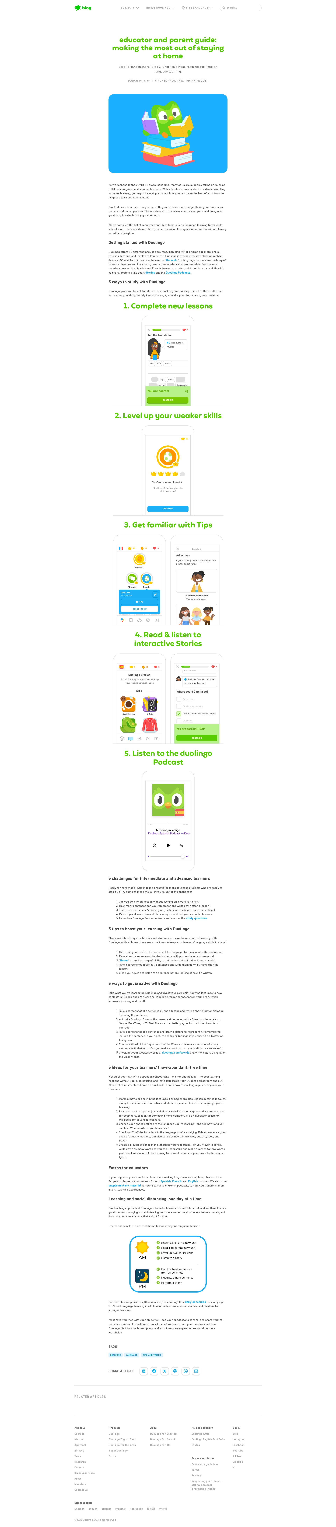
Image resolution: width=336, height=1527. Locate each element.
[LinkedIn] (143, 1371)
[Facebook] (154, 1371)
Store (112, 1456)
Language (132, 1355)
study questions (196, 918)
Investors (80, 1484)
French (176, 1181)
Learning (115, 1355)
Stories (150, 272)
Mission (78, 1439)
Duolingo (114, 1433)
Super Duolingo (118, 1450)
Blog (235, 1433)
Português (136, 1508)
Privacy (196, 1475)
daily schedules (195, 1302)
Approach (80, 1445)
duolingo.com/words (175, 1052)
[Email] (196, 1371)
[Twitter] (164, 1371)
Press (78, 1478)
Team (77, 1456)
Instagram (239, 1439)
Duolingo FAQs (200, 1433)
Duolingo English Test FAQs (208, 1439)
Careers (79, 1467)
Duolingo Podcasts (178, 272)
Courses (79, 1433)
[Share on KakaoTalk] (175, 1371)
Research (80, 1461)
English (193, 1181)
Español (106, 1508)
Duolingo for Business (122, 1445)
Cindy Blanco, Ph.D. (169, 80)
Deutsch (79, 1508)
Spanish (165, 1181)
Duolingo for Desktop (163, 1433)
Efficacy (79, 1450)
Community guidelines (204, 1464)
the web (171, 260)
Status (195, 1445)
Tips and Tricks (152, 1355)
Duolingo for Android (163, 1439)
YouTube (238, 1450)
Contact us (81, 1489)
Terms (195, 1469)
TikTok (237, 1456)
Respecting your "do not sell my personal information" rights (206, 1485)
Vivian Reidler (197, 80)
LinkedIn (238, 1461)
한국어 (163, 1508)
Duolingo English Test (122, 1439)
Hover (124, 960)
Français (120, 1508)
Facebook (238, 1445)
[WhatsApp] (185, 1371)
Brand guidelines (84, 1473)
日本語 (151, 1508)
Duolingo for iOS (160, 1445)
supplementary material (124, 1185)
